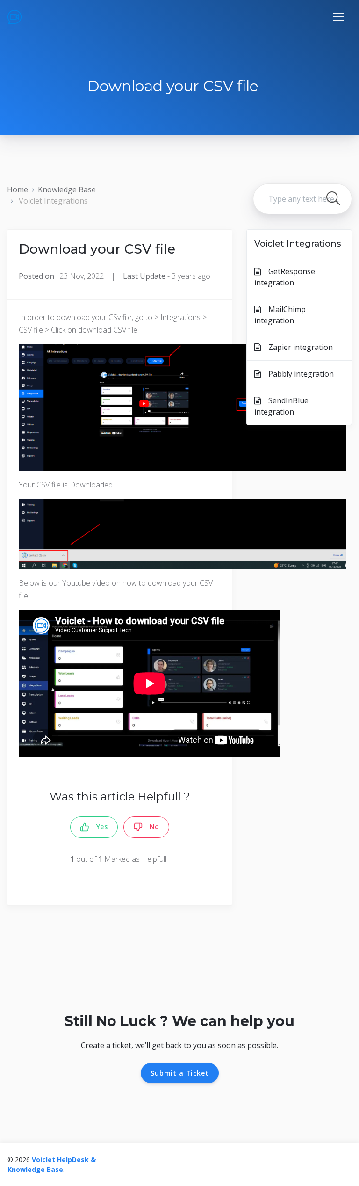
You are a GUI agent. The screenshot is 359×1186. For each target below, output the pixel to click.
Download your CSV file (97, 249)
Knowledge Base (67, 189)
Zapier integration (297, 347)
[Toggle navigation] (338, 16)
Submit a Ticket (180, 1073)
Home (17, 189)
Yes (98, 826)
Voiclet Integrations (53, 201)
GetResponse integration (284, 277)
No (151, 826)
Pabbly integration (297, 374)
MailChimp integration (280, 315)
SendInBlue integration (281, 406)
